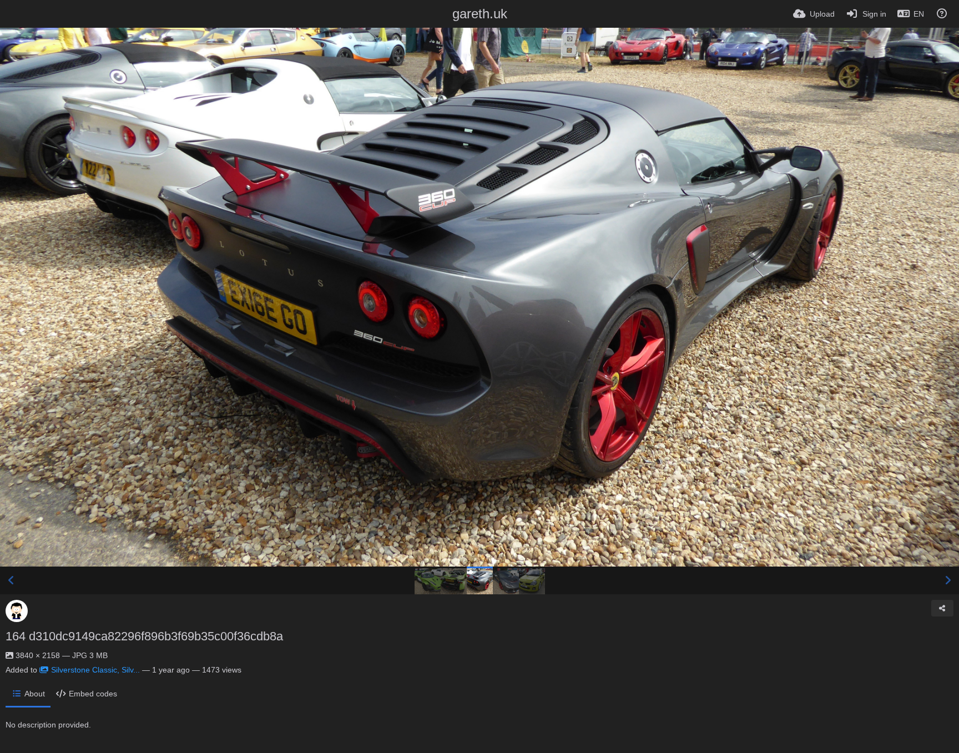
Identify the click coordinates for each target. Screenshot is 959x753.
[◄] (11, 580)
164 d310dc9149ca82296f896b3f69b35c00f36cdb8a (144, 636)
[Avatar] (17, 611)
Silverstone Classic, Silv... (95, 669)
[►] (948, 580)
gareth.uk (479, 13)
